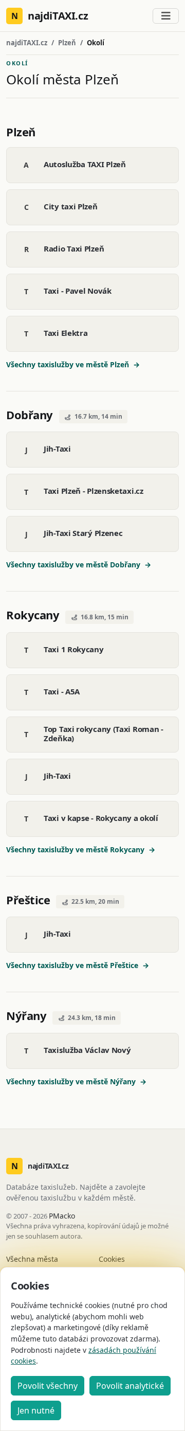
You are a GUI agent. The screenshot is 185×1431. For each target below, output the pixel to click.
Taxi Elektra (65, 333)
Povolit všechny (47, 1385)
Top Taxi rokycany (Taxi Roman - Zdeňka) (103, 733)
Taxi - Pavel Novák (78, 290)
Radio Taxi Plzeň (74, 248)
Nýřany (26, 1015)
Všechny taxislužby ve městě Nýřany (76, 1081)
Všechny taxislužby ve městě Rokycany (80, 849)
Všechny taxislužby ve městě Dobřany (78, 564)
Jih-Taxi (57, 448)
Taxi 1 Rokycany (74, 649)
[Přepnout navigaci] (166, 16)
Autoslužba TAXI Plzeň (85, 164)
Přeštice (28, 899)
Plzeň (67, 42)
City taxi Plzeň (71, 206)
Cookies (112, 1259)
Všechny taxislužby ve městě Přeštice (77, 965)
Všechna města (32, 1259)
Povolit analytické (130, 1385)
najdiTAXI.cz (26, 42)
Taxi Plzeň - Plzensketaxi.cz (93, 491)
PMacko (62, 1216)
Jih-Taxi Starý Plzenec (83, 533)
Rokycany (32, 614)
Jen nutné (35, 1410)
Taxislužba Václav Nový (87, 1050)
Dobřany (29, 414)
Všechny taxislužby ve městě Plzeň (73, 364)
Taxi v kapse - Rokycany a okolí (101, 818)
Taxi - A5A (62, 691)
